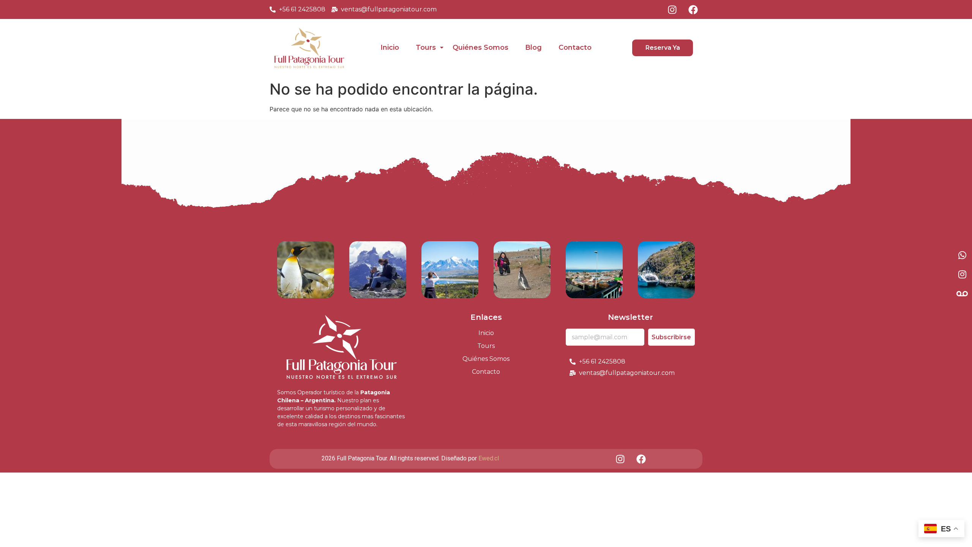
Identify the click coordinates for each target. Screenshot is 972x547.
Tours (426, 47)
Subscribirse (671, 337)
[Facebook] (692, 9)
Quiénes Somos (480, 47)
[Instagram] (672, 9)
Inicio (389, 47)
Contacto (575, 47)
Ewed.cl (488, 458)
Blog (533, 47)
